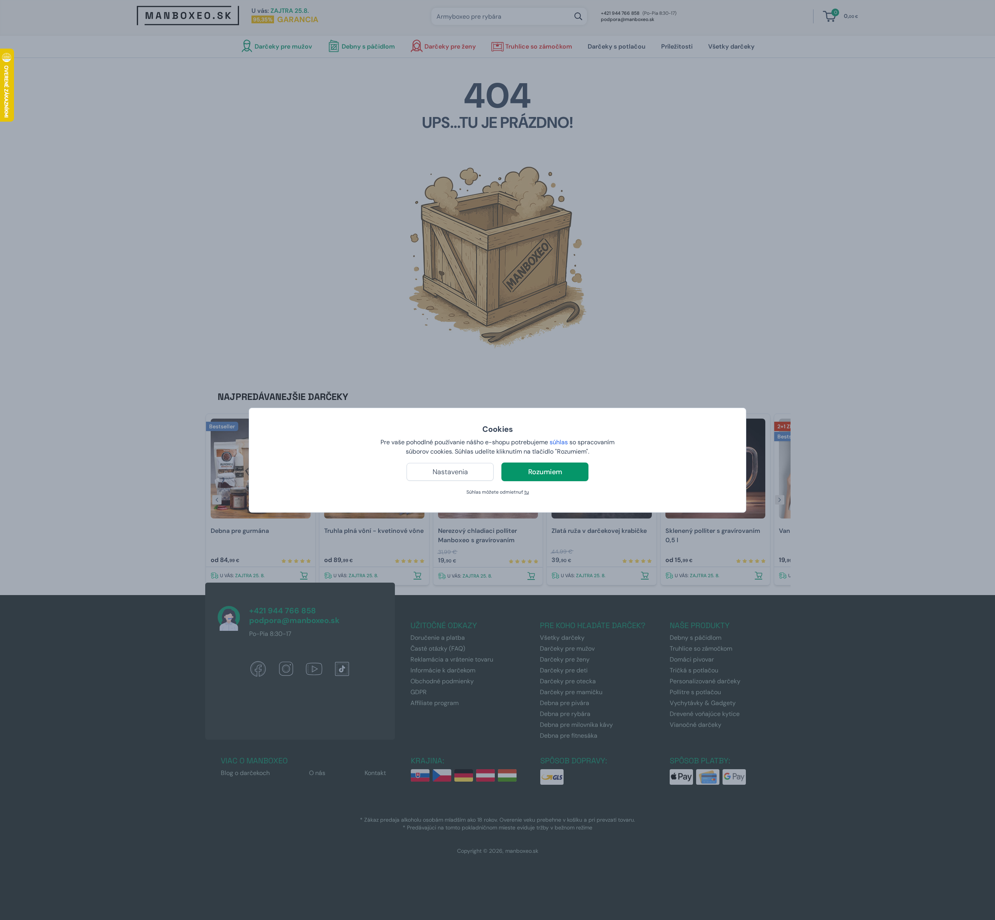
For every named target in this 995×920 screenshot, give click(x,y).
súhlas (559, 442)
